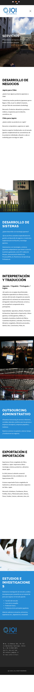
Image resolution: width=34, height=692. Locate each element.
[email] (17, 3)
